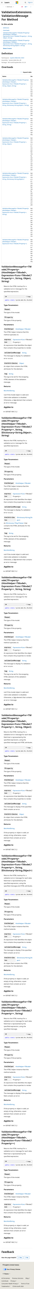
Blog (27, 1278)
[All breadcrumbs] (3, 6)
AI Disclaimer (6, 1278)
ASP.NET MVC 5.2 (11, 412)
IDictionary (21, 517)
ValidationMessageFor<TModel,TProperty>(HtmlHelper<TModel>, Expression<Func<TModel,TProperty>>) (15, 241)
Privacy (13, 1281)
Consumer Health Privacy (9, 1283)
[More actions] (30, 6)
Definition (6, 28)
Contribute (5, 1281)
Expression (17, 340)
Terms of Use (25, 1283)
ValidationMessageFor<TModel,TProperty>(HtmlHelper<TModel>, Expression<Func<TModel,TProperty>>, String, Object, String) (17, 35)
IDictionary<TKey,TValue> (15, 523)
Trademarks (5, 1286)
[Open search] (25, 2)
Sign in (30, 2)
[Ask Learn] (22, 6)
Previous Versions (17, 1278)
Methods (9, 7)
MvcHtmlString (9, 391)
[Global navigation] (2, 2)
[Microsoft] (17, 2)
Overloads (6, 30)
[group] (17, 169)
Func (23, 340)
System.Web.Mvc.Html (17, 58)
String (24, 353)
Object (21, 363)
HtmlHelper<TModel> (23, 329)
